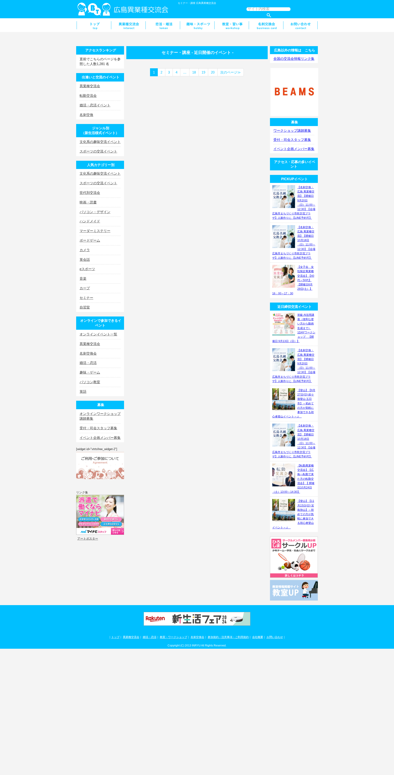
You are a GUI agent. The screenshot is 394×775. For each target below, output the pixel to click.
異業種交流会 (128, 25)
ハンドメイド (90, 221)
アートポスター (87, 538)
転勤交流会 (88, 96)
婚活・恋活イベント (95, 105)
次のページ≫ (230, 72)
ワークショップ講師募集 (292, 130)
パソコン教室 (90, 382)
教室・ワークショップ (173, 637)
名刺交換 (86, 115)
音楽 (83, 278)
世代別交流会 (90, 193)
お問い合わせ (300, 25)
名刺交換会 (266, 25)
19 (203, 72)
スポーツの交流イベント (98, 151)
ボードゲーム (90, 240)
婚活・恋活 (162, 25)
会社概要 (257, 637)
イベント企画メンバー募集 (100, 438)
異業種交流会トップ (94, 25)
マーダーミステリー (95, 231)
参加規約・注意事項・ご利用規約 (228, 637)
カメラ (85, 250)
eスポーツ (87, 269)
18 (194, 72)
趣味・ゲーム (90, 372)
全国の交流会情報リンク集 (293, 59)
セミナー (86, 298)
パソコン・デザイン (95, 212)
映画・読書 (88, 202)
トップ (115, 637)
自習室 (85, 307)
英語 (83, 391)
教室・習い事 (231, 25)
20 (213, 72)
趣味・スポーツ (197, 25)
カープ (85, 288)
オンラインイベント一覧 (98, 334)
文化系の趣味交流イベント (100, 142)
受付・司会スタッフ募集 (98, 428)
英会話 (85, 259)
